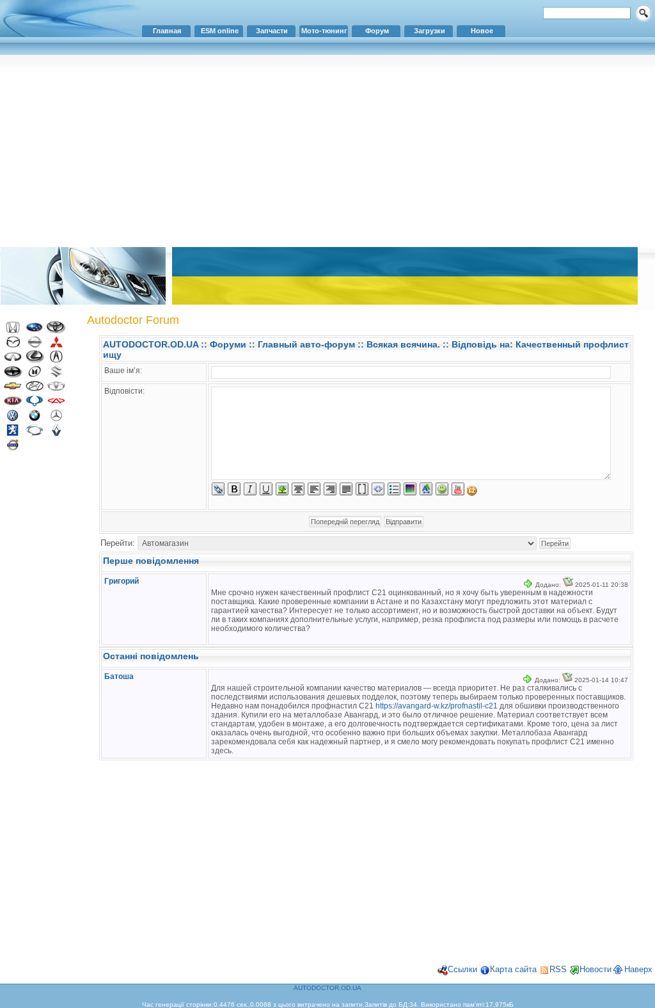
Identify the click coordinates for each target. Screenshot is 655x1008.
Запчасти (272, 31)
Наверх (638, 969)
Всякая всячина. (403, 344)
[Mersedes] (56, 419)
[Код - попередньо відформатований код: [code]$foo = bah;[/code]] (378, 489)
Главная (167, 31)
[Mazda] (12, 345)
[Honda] (12, 330)
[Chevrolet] (12, 389)
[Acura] (56, 360)
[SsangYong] (34, 404)
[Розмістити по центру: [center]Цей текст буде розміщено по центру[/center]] (298, 489)
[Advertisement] (327, 150)
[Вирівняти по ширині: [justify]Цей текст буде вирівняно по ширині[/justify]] (346, 489)
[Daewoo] (56, 389)
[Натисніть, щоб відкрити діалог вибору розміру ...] (426, 489)
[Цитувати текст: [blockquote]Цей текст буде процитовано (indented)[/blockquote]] (362, 489)
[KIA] (12, 404)
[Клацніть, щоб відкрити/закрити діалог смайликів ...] (442, 489)
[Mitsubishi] (56, 345)
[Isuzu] (34, 375)
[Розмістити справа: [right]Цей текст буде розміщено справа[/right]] (330, 489)
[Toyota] (56, 330)
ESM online (220, 31)
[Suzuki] (56, 375)
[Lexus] (34, 360)
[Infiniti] (12, 360)
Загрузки (429, 31)
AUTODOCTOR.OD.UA (150, 344)
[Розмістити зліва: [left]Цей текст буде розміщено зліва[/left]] (314, 489)
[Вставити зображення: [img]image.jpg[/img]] (282, 489)
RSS (558, 969)
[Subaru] (34, 330)
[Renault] (56, 433)
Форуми (228, 344)
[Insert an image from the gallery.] (472, 491)
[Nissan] (34, 345)
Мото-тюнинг (324, 31)
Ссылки (462, 969)
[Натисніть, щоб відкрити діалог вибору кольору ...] (410, 489)
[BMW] (34, 419)
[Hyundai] (34, 389)
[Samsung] (34, 433)
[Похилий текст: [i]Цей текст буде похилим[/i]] (250, 489)
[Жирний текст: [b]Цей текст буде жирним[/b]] (234, 489)
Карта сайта (513, 969)
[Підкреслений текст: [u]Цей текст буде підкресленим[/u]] (266, 489)
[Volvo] (12, 448)
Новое (482, 31)
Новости (596, 969)
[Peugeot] (12, 433)
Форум (377, 31)
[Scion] (12, 375)
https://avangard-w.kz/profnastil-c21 (436, 705)
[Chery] (56, 404)
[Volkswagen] (12, 419)
